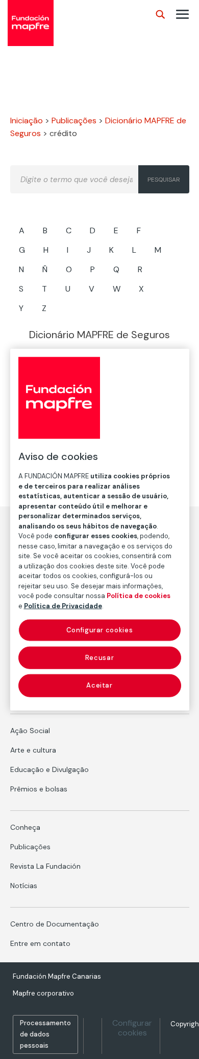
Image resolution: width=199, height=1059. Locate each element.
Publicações (74, 120)
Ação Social (30, 730)
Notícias (23, 885)
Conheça (25, 827)
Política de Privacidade (63, 605)
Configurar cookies (132, 1028)
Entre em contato (40, 943)
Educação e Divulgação (49, 769)
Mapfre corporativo (43, 993)
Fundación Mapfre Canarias (57, 976)
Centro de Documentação (54, 924)
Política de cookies (138, 595)
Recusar (99, 657)
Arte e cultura (33, 750)
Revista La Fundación (45, 866)
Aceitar (99, 685)
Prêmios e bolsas (38, 788)
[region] (99, 530)
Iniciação (26, 120)
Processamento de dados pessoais (45, 1034)
